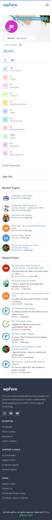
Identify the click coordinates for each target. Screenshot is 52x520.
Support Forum (8, 460)
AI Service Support (10, 465)
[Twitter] (4, 413)
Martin (17, 329)
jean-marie (18, 217)
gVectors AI (7, 436)
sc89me (17, 210)
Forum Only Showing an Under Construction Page (25, 246)
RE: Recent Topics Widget (23, 334)
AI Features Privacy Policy (13, 493)
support (17, 198)
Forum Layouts (8, 431)
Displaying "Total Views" (22, 195)
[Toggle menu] (47, 5)
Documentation (9, 455)
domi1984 (18, 230)
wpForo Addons (9, 441)
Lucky (16, 238)
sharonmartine (20, 276)
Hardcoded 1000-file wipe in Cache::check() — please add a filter (28, 206)
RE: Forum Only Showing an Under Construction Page (26, 347)
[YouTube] (11, 413)
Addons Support (9, 469)
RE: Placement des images (23, 308)
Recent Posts (40, 19)
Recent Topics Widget (21, 235)
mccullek (17, 250)
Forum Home (23, 19)
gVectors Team (9, 484)
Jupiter (17, 289)
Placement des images (21, 215)
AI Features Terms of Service (15, 498)
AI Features (7, 427)
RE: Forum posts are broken (24, 280)
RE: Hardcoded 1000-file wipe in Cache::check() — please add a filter (28, 266)
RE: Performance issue (21, 321)
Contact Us (7, 488)
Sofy (16, 317)
